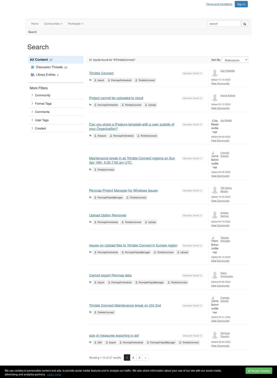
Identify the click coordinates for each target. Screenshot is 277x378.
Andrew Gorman (224, 214)
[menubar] (220, 3)
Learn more (54, 374)
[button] (53, 23)
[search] (245, 23)
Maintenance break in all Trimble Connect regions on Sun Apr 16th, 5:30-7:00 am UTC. (132, 160)
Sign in (241, 4)
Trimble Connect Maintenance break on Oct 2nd (125, 305)
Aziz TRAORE (227, 70)
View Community (220, 83)
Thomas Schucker (225, 239)
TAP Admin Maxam (226, 189)
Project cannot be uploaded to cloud (116, 97)
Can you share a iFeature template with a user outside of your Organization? (131, 126)
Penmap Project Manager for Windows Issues (123, 190)
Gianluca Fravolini (225, 334)
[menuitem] (220, 3)
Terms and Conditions (219, 4)
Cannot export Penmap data (110, 275)
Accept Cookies (260, 371)
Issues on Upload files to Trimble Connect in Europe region (133, 245)
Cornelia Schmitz (224, 154)
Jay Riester (226, 120)
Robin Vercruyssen (226, 274)
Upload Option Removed (107, 215)
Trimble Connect (101, 72)
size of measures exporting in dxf (114, 335)
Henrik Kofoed (227, 95)
